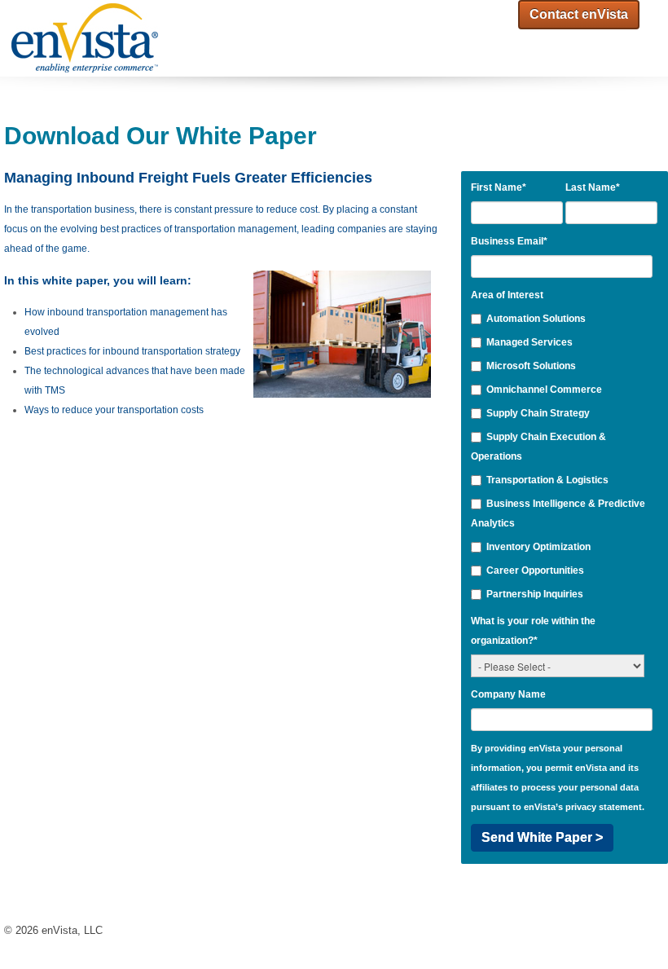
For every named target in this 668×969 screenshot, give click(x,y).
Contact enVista (579, 14)
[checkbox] (562, 456)
